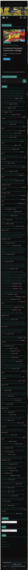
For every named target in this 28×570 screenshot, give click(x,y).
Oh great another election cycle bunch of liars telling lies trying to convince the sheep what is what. (13, 500)
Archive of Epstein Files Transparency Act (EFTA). (13, 191)
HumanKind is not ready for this (9, 422)
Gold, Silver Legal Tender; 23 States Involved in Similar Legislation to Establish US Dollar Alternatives (13, 418)
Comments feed (5, 544)
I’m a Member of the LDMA (8, 444)
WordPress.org (5, 546)
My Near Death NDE (7, 286)
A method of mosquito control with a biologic (12, 49)
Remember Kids (5, 414)
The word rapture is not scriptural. (10, 203)
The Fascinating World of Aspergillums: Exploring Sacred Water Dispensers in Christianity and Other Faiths (14, 389)
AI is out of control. (6, 435)
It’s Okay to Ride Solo (7, 114)
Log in (3, 539)
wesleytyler (16, 45)
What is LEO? (5, 454)
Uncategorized (7, 42)
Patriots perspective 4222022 (9, 513)
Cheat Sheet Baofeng (7, 288)
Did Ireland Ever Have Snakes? (9, 226)
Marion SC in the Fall (7, 309)
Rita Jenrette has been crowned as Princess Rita (13, 406)
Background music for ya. (8, 145)
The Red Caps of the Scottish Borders (11, 151)
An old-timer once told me (8, 133)
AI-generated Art (6, 470)
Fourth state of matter (7, 245)
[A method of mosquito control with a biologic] (14, 35)
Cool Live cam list (6, 475)
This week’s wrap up (6, 353)
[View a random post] (24, 17)
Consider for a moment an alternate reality (12, 117)
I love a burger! (5, 348)
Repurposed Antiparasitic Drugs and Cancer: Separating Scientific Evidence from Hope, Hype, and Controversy (13, 122)
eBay (3, 473)
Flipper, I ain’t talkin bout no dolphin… (11, 340)
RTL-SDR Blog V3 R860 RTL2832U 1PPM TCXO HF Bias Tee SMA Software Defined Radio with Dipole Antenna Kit (14, 292)
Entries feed (4, 541)
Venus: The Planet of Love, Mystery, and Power (13, 228)
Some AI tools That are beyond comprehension (13, 383)
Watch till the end (6, 351)
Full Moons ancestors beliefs (9, 296)
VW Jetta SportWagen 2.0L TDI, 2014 (10, 301)
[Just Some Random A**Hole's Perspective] (14, 8)
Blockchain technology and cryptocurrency (12, 371)
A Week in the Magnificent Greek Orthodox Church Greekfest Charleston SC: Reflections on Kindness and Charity (14, 394)
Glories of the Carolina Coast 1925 (10, 380)
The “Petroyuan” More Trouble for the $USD (12, 425)
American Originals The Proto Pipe (10, 130)
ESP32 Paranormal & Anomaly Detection (11, 187)
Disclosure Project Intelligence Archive (11, 195)
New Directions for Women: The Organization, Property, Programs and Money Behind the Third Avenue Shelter (13, 102)
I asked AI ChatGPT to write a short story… (12, 437)
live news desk (5, 171)
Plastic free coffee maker (8, 211)
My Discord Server (6, 299)
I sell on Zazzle (5, 441)
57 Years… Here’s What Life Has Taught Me (12, 126)
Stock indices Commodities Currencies (11, 199)
